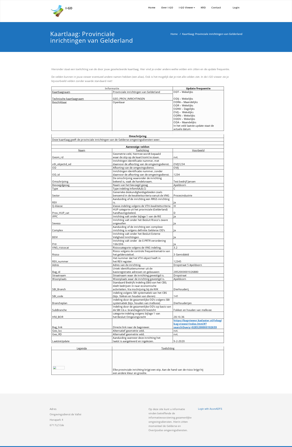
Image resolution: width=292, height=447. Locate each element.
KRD (203, 7)
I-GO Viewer (186, 7)
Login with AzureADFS (210, 408)
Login (236, 7)
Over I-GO (167, 7)
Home (151, 7)
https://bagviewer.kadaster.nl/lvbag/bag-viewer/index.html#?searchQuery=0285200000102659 (198, 324)
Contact (216, 7)
